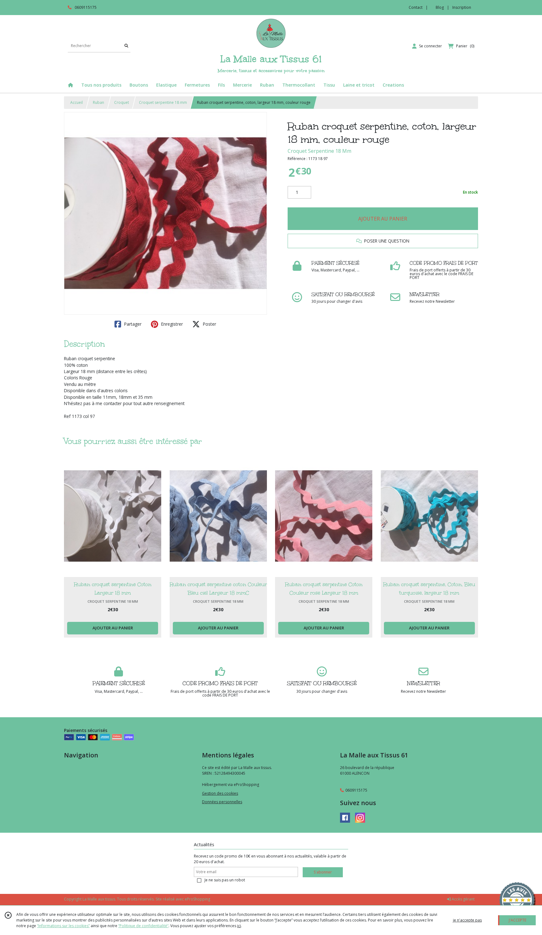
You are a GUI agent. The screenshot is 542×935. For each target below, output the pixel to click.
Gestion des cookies (220, 793)
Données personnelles (222, 801)
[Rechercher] (126, 46)
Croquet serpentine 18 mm (163, 102)
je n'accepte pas (467, 920)
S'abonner (323, 872)
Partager (132, 324)
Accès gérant (463, 899)
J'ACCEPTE (517, 920)
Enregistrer (171, 324)
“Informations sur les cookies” (63, 925)
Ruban (98, 102)
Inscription (461, 7)
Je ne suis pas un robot (225, 880)
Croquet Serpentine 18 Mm (319, 150)
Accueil (76, 102)
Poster (208, 324)
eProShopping (197, 899)
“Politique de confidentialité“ (143, 925)
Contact (415, 7)
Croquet (121, 102)
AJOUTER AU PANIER (382, 218)
